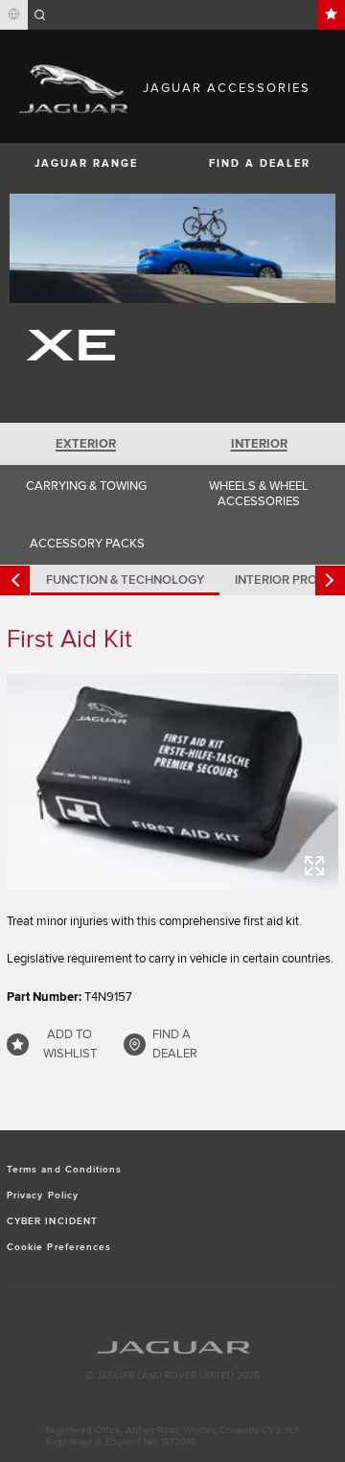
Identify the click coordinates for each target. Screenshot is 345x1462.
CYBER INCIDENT (52, 1221)
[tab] (86, 444)
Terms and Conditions (64, 1169)
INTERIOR (259, 444)
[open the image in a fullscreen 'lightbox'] (172, 782)
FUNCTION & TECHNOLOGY (125, 580)
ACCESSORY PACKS (87, 543)
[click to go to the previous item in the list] (15, 580)
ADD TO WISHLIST (70, 1044)
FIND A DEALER (259, 163)
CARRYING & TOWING (86, 486)
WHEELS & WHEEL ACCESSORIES (259, 493)
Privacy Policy (43, 1195)
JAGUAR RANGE (86, 163)
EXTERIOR (86, 444)
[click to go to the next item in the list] (330, 580)
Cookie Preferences (59, 1247)
